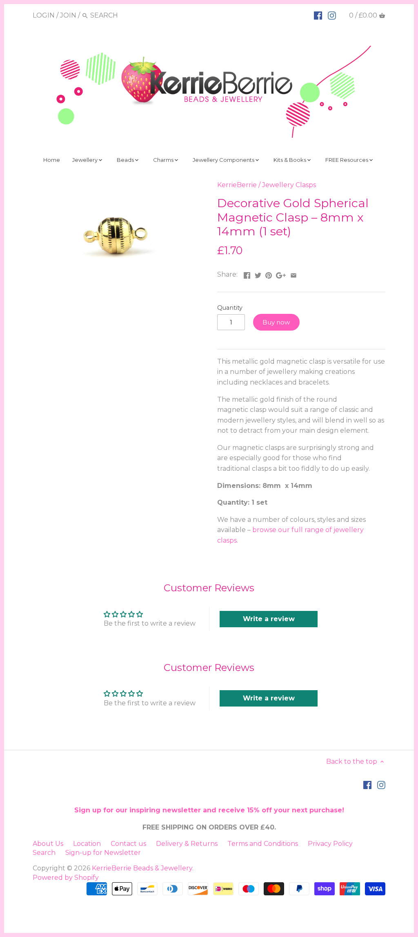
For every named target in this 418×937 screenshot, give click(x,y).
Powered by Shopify (66, 877)
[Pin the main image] (268, 273)
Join (68, 15)
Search (44, 852)
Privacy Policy (330, 844)
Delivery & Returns (187, 844)
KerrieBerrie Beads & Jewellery (142, 868)
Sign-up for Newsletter (103, 852)
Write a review (269, 619)
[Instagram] (332, 15)
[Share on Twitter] (258, 273)
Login (44, 15)
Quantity (229, 307)
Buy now (276, 322)
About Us (48, 844)
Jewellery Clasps (289, 185)
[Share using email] (293, 273)
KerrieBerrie (237, 185)
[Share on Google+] (281, 273)
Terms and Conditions (262, 844)
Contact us (128, 844)
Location (87, 844)
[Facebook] (318, 15)
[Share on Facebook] (247, 273)
